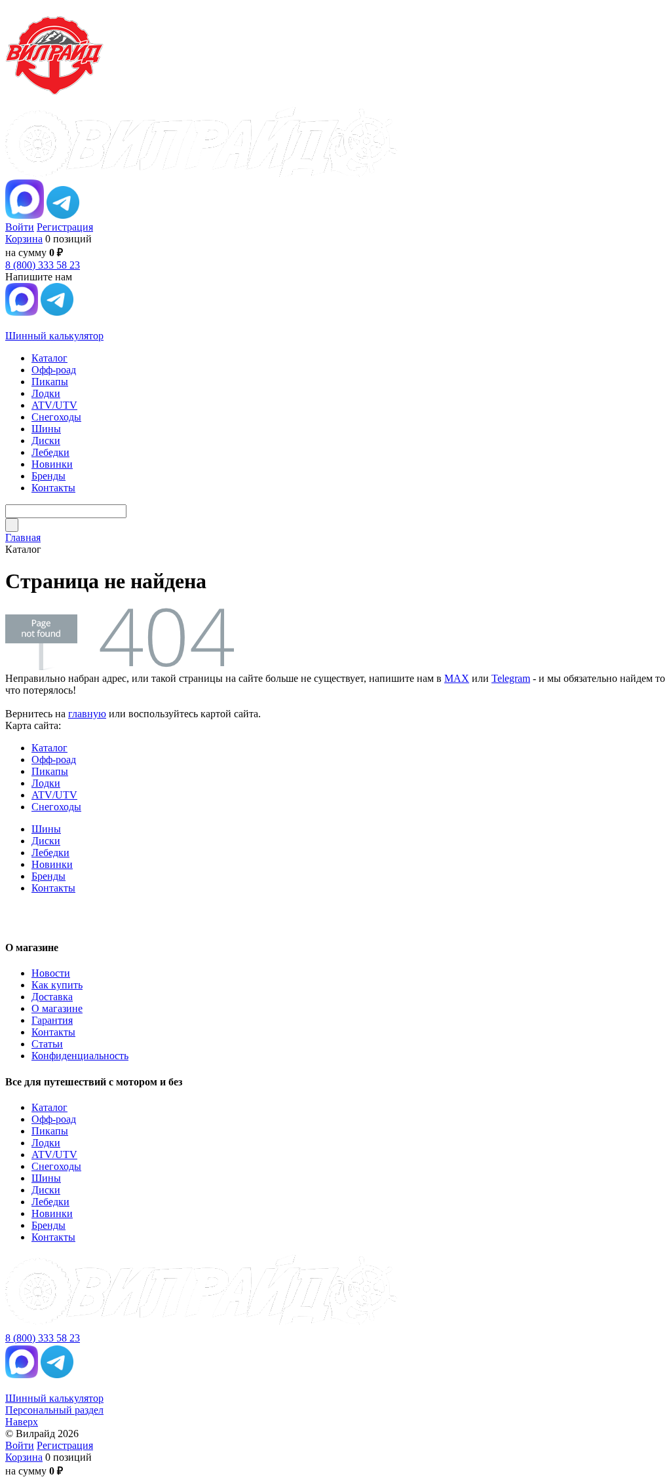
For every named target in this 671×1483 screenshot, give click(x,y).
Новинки (52, 864)
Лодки (45, 783)
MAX (456, 678)
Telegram (510, 678)
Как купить (57, 984)
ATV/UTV (54, 794)
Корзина (24, 238)
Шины (46, 829)
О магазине (57, 1008)
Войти (19, 227)
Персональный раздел (54, 1410)
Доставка (52, 996)
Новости (50, 973)
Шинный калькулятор (54, 335)
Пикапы (49, 771)
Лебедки (50, 852)
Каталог (49, 747)
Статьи (47, 1043)
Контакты (53, 887)
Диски (45, 840)
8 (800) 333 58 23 (42, 265)
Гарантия (52, 1020)
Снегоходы (56, 806)
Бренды (48, 876)
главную (87, 713)
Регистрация (65, 227)
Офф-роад (53, 759)
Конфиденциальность (79, 1055)
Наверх (21, 1421)
